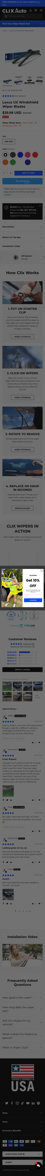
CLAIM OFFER (33, 600)
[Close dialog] (42, 570)
